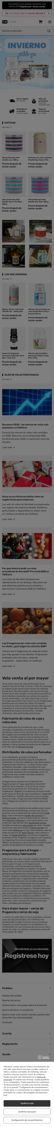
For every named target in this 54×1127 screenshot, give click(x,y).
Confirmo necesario (27, 1112)
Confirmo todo (27, 1103)
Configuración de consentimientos (27, 1120)
